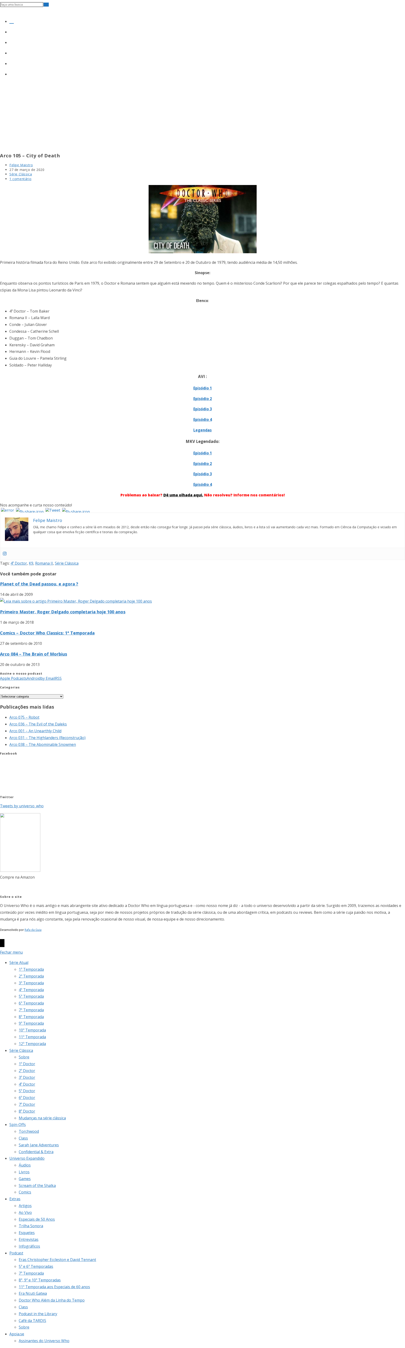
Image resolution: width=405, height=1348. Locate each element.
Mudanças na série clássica (42, 1118)
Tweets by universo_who (22, 805)
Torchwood (29, 1131)
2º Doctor (27, 1070)
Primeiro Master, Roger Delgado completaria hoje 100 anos (62, 612)
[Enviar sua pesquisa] (46, 4)
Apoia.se (16, 1334)
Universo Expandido (27, 1158)
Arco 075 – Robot (24, 717)
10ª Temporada (32, 1030)
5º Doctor (27, 1090)
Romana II (44, 563)
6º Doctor (27, 1097)
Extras (14, 1198)
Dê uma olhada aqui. (183, 495)
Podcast (16, 1253)
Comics (25, 1192)
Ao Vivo (25, 1212)
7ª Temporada (31, 1009)
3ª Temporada (31, 983)
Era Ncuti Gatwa (33, 1293)
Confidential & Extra (36, 1151)
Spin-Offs (17, 1124)
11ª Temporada (32, 1036)
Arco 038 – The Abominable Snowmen (42, 744)
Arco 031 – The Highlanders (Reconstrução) (47, 737)
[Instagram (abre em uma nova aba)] (11, 41)
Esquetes (27, 1232)
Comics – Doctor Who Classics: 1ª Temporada (47, 633)
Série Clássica (20, 174)
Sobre (24, 1057)
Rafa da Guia (33, 930)
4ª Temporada (31, 989)
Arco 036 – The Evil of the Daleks (38, 724)
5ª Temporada (31, 996)
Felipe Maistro (21, 165)
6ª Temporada (31, 1003)
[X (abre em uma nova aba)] (11, 20)
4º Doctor (19, 563)
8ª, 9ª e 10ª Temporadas (40, 1280)
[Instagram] (5, 553)
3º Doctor (27, 1077)
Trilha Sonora (31, 1225)
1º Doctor (27, 1063)
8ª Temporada (31, 1016)
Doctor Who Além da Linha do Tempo (52, 1300)
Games (25, 1178)
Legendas (202, 430)
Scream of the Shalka (37, 1185)
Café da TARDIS (32, 1320)
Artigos (25, 1205)
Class (23, 1138)
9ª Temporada (31, 1023)
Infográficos (29, 1246)
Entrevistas (28, 1239)
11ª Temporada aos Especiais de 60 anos (54, 1286)
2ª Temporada (31, 976)
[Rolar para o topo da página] (2, 943)
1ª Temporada (31, 969)
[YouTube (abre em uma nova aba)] (11, 63)
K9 (31, 563)
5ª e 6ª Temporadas (36, 1266)
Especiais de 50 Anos (37, 1219)
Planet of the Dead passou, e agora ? (39, 584)
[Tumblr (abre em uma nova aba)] (11, 52)
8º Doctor (27, 1111)
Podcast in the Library (38, 1313)
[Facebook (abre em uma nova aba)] (11, 31)
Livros (24, 1171)
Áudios (25, 1165)
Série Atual (18, 962)
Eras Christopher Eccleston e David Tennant (57, 1259)
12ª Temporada (32, 1043)
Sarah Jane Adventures (39, 1145)
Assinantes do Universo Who (44, 1340)
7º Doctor (27, 1104)
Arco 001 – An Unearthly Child (35, 730)
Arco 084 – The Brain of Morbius (33, 654)
